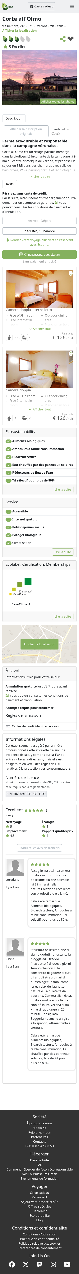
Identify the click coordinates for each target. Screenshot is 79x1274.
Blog (39, 1220)
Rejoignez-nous (39, 1132)
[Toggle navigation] (72, 6)
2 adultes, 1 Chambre (39, 231)
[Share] (63, 40)
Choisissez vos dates (42, 254)
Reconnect (39, 1197)
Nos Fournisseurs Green (39, 1174)
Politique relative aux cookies (39, 1243)
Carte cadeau (43, 6)
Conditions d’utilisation (39, 1234)
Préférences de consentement (40, 1248)
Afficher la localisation (19, 30)
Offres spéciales (39, 1206)
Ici (56, 202)
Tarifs (10, 184)
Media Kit (39, 1128)
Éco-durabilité (40, 1215)
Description (14, 118)
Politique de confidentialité (39, 1239)
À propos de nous (39, 1123)
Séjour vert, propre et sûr (39, 1202)
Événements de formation (39, 1178)
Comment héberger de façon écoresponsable (40, 1169)
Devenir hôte (39, 1160)
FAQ (40, 1165)
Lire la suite (42, 176)
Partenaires (39, 1137)
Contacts (39, 1141)
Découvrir (39, 1211)
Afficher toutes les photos (57, 101)
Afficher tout (42, 329)
